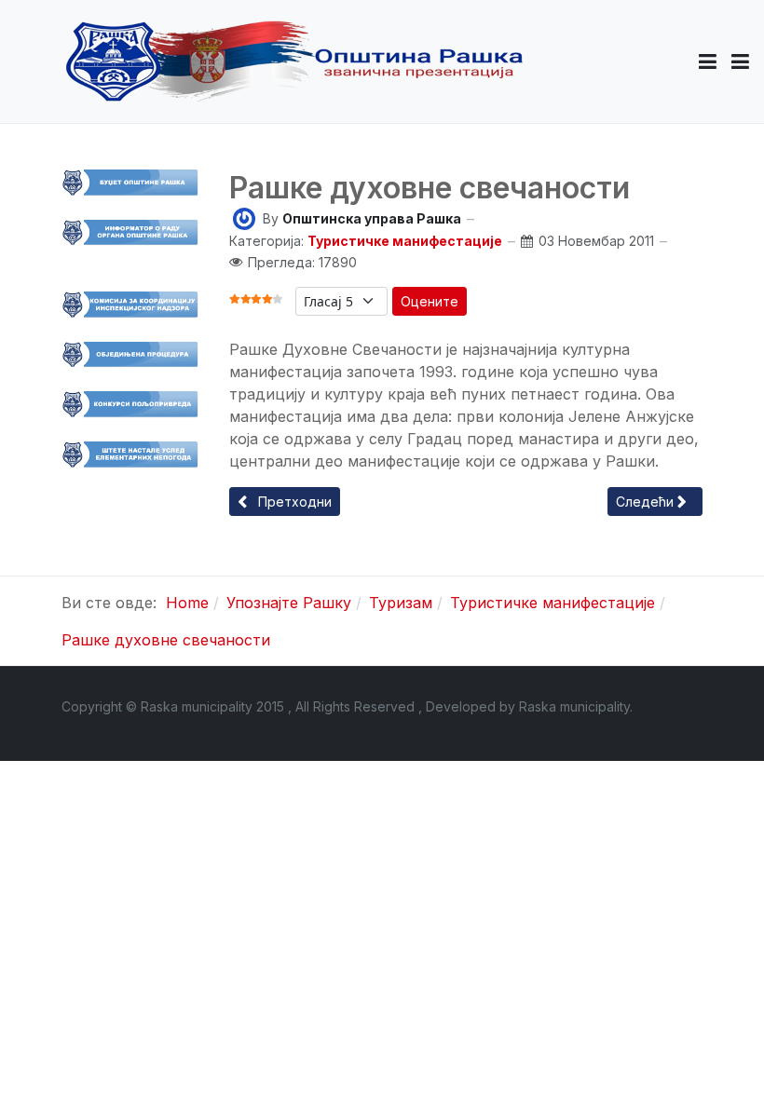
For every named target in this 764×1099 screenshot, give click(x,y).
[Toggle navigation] (740, 61)
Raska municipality (574, 706)
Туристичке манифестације (404, 241)
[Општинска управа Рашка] (244, 217)
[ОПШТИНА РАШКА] (294, 61)
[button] (707, 61)
